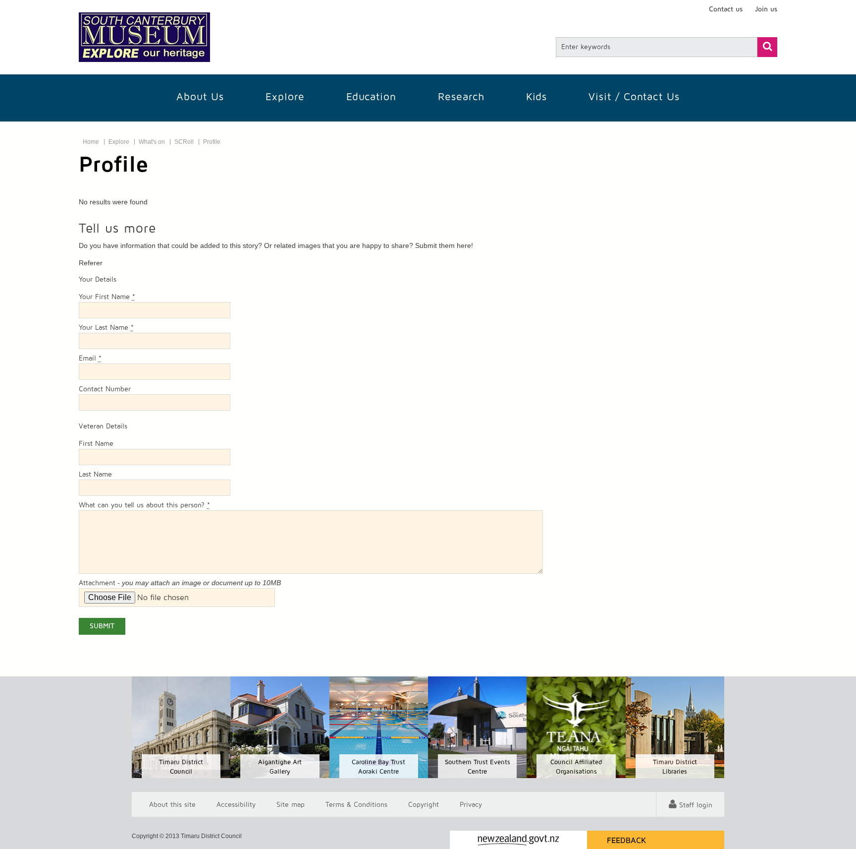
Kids (536, 97)
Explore (285, 97)
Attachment (97, 583)
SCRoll (184, 141)
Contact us (726, 9)
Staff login (695, 805)
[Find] (767, 47)
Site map (290, 804)
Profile (211, 141)
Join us (766, 9)
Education (371, 97)
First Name (96, 443)
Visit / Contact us (634, 97)
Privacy (471, 804)
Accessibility (236, 804)
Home (91, 141)
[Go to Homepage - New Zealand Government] (518, 840)
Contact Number (105, 389)
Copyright (423, 804)
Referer (91, 263)
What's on (152, 141)
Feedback (626, 841)
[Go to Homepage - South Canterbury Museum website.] (144, 37)
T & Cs (356, 804)
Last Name (95, 474)
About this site (172, 804)
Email (90, 358)
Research (461, 97)
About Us (200, 97)
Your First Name (107, 297)
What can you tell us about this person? (144, 505)
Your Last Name (106, 327)
